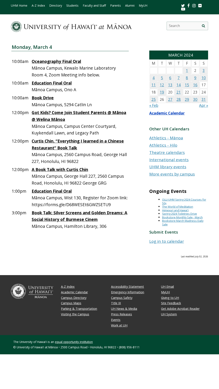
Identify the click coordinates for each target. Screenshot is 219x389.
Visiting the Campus (75, 314)
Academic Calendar (167, 113)
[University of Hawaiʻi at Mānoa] (71, 25)
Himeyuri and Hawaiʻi (175, 210)
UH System (169, 314)
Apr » (203, 105)
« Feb (153, 105)
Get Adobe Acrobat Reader (180, 309)
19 (162, 92)
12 (162, 84)
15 (187, 84)
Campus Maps (71, 303)
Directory (55, 5)
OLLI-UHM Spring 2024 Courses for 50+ (184, 201)
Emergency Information (127, 292)
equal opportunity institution (74, 342)
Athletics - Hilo (163, 145)
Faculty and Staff (94, 5)
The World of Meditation (177, 207)
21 (178, 92)
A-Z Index (38, 5)
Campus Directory (73, 298)
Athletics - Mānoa (166, 137)
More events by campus (172, 174)
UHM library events (167, 166)
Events (115, 320)
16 (195, 84)
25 (153, 99)
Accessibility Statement (127, 287)
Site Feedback (171, 303)
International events (169, 159)
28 (178, 99)
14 (178, 84)
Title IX (116, 303)
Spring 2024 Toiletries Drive (179, 214)
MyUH (143, 5)
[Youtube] (183, 9)
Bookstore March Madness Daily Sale (182, 222)
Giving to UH (170, 298)
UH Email (167, 287)
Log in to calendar (166, 241)
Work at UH (119, 325)
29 (187, 99)
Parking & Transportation (79, 309)
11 (153, 84)
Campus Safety (121, 298)
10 (203, 77)
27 (170, 99)
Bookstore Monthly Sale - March (182, 217)
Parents (115, 5)
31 (203, 99)
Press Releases (121, 314)
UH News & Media (124, 309)
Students (72, 5)
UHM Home (19, 5)
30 (195, 99)
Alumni (130, 5)
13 (170, 84)
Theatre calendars (167, 152)
